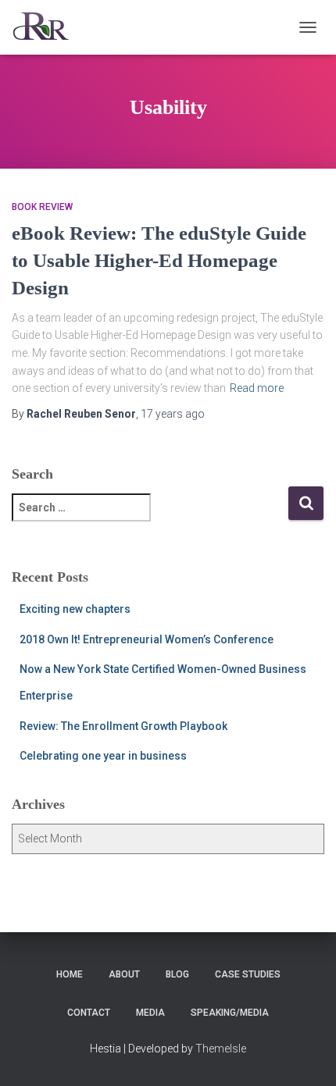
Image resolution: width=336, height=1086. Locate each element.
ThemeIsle (220, 1048)
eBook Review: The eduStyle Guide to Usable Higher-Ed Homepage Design (159, 260)
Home (69, 974)
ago (173, 414)
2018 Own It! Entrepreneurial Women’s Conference (146, 639)
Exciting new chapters (75, 609)
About (124, 974)
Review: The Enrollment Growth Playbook (123, 726)
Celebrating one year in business (103, 756)
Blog (177, 974)
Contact (88, 1012)
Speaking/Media (230, 1012)
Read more (257, 388)
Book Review (42, 206)
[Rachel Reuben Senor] (47, 27)
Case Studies (248, 974)
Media (150, 1012)
